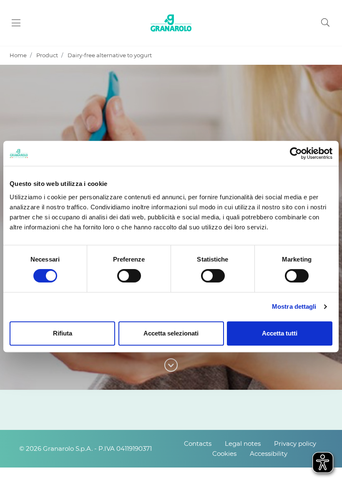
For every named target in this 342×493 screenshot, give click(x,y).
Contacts (197, 443)
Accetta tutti (279, 333)
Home (18, 55)
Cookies (224, 453)
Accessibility (268, 453)
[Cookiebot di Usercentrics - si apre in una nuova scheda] (295, 153)
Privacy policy (295, 443)
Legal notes (243, 443)
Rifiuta (62, 333)
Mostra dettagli (294, 306)
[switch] (129, 275)
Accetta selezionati (171, 333)
